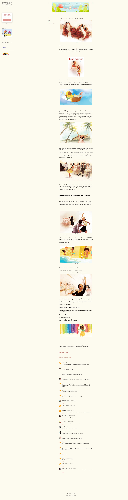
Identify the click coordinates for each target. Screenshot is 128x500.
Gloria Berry (64, 410)
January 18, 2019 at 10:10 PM (71, 400)
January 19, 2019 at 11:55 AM (70, 421)
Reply (63, 365)
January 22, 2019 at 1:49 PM (69, 458)
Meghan (63, 436)
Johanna (63, 431)
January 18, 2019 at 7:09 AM (72, 362)
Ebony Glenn (50, 21)
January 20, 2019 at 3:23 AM (69, 431)
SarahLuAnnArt (64, 362)
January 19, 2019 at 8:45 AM (70, 410)
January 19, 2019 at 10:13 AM (71, 415)
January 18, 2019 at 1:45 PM (70, 383)
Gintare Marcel (74, 495)
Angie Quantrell (65, 426)
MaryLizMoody (64, 468)
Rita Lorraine (64, 415)
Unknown (63, 395)
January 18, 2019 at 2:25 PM (71, 390)
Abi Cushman (64, 400)
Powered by (5, 23)
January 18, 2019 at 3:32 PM (70, 395)
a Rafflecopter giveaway (63, 352)
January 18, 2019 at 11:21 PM (71, 405)
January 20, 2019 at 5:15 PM (69, 447)
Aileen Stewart (64, 367)
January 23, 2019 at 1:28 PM (69, 463)
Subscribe (7, 20)
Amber (63, 447)
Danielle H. (64, 383)
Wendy (63, 378)
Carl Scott (63, 421)
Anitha (63, 458)
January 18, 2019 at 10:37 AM (69, 378)
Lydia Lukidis (64, 390)
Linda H (63, 463)
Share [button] (49, 17)
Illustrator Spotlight (51, 23)
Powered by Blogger (72, 493)
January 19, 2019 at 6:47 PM (72, 426)
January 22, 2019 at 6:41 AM (70, 453)
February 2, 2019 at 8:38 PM (72, 468)
